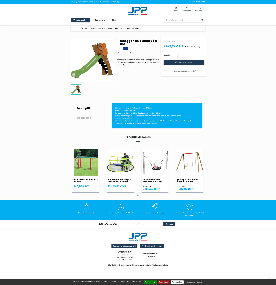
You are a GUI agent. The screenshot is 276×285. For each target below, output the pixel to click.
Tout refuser (164, 282)
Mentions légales (138, 265)
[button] (137, 195)
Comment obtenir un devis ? (185, 71)
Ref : (165, 41)
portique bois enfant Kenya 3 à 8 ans (187, 180)
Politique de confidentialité (121, 265)
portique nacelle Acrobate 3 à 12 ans (152, 180)
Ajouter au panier (185, 62)
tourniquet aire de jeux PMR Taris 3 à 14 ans (119, 180)
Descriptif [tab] (83, 108)
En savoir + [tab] (84, 118)
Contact (176, 11)
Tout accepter (150, 282)
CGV (109, 265)
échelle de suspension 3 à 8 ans (85, 180)
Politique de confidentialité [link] (194, 282)
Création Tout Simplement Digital (156, 265)
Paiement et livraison (151, 253)
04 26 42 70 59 (199, 2)
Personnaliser (177, 282)
